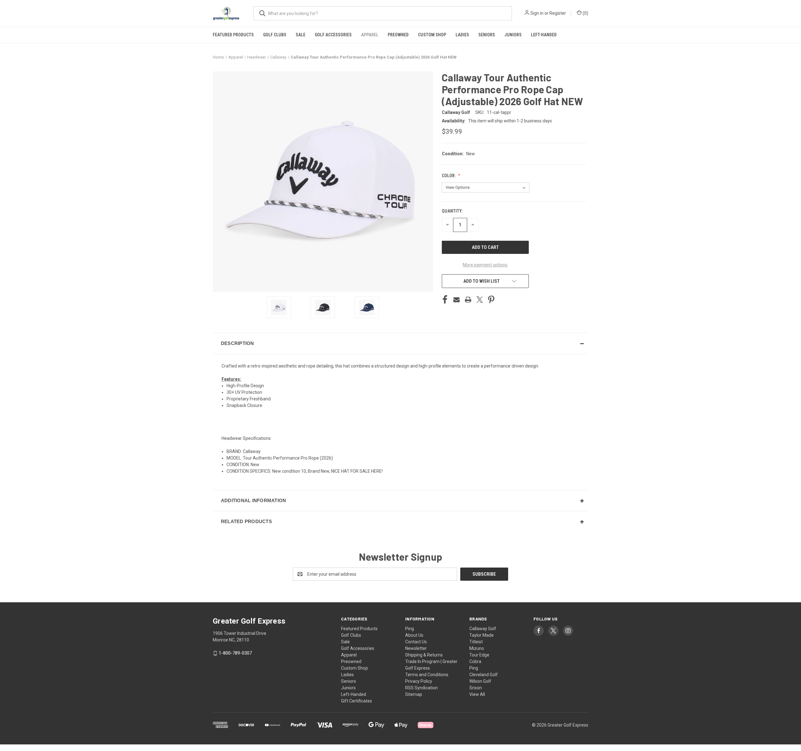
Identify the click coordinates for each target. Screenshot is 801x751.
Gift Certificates (356, 700)
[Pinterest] (491, 299)
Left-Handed (544, 34)
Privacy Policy (418, 681)
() (585, 13)
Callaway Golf (482, 628)
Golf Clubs (274, 34)
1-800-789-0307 (235, 653)
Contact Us (416, 641)
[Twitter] (480, 299)
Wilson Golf (480, 681)
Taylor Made (481, 635)
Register (557, 13)
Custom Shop (432, 34)
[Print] (468, 299)
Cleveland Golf (483, 674)
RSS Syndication (421, 687)
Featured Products (233, 34)
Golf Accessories (333, 34)
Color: (449, 175)
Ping (409, 628)
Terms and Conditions (426, 674)
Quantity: (452, 210)
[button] (400, 343)
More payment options (485, 264)
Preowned (398, 34)
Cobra (475, 661)
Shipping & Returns (424, 654)
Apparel (369, 34)
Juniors (513, 34)
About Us (414, 635)
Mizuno (476, 648)
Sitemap (413, 694)
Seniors (486, 34)
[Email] (456, 299)
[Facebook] (445, 299)
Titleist (476, 641)
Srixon (475, 687)
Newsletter (416, 648)
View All (477, 694)
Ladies (462, 34)
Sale (300, 34)
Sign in (536, 13)
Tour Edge (479, 654)
